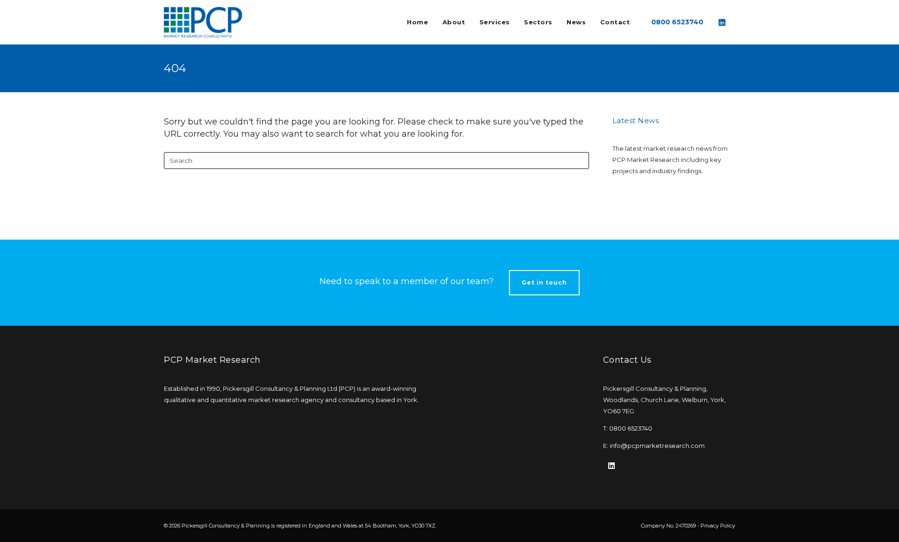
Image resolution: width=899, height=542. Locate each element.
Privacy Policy (717, 525)
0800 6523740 (677, 22)
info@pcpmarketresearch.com (657, 445)
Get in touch (544, 282)
